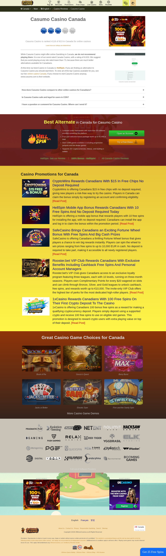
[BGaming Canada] (34, 442)
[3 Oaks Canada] (93, 452)
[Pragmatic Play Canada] (34, 432)
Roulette (108, 5)
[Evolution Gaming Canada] (54, 432)
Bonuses (58, 5)
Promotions (69, 5)
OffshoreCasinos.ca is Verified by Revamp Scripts (65, 542)
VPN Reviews (100, 552)
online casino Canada (36, 74)
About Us (61, 528)
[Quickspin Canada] (73, 452)
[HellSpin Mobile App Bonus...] (35, 223)
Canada (26, 9)
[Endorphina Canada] (93, 463)
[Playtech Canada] (112, 452)
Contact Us (69, 528)
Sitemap (105, 528)
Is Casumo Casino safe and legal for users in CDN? (83, 97)
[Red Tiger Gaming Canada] (93, 442)
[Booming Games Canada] (131, 463)
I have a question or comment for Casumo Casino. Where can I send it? (83, 104)
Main (36, 9)
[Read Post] (59, 201)
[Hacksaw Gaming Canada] (131, 432)
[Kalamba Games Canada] (73, 463)
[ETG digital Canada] (34, 463)
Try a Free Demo (125, 142)
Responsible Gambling (87, 528)
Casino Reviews (61, 9)
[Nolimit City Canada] (112, 432)
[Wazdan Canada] (131, 452)
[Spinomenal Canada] (112, 463)
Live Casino (91, 5)
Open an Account (125, 133)
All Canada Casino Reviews (115, 158)
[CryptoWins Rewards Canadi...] (35, 196)
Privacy (76, 528)
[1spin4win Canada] (54, 463)
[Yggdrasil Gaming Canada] (112, 442)
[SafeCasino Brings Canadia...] (35, 245)
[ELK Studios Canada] (131, 442)
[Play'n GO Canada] (73, 432)
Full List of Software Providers (83, 469)
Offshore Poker (80, 552)
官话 (93, 520)
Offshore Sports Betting (68, 552)
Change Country (139, 530)
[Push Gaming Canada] (54, 442)
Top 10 (50, 5)
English (46, 9)
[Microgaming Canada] (34, 452)
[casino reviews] (30, 533)
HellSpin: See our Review (52, 158)
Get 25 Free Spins (153, 551)
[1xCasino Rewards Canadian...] (35, 314)
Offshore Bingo (91, 552)
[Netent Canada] (93, 432)
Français (84, 520)
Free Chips (80, 5)
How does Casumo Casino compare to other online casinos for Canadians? (83, 89)
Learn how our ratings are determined (58, 45)
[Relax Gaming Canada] (73, 442)
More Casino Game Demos (83, 413)
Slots (101, 5)
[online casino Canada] (27, 5)
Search (98, 528)
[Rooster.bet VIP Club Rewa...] (35, 276)
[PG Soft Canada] (54, 452)
